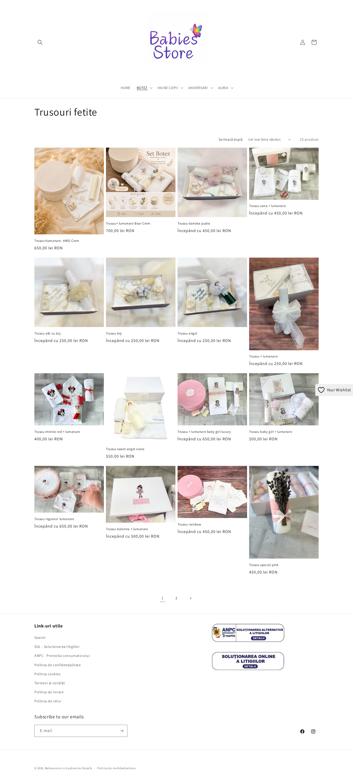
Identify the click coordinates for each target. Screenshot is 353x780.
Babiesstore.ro (55, 768)
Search (40, 637)
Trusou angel (187, 333)
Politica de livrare (49, 692)
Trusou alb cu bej (47, 333)
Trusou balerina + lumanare (127, 529)
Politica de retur (48, 701)
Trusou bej (114, 333)
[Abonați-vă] (121, 731)
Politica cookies (47, 674)
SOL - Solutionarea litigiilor (57, 646)
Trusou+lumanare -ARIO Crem (56, 241)
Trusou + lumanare (263, 356)
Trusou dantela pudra (194, 223)
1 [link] (163, 598)
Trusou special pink (263, 565)
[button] (40, 42)
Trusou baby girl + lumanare (270, 432)
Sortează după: (231, 139)
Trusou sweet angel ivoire (125, 449)
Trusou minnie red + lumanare (57, 432)
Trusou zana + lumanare (267, 206)
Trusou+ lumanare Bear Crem (128, 223)
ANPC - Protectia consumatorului (62, 655)
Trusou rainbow (189, 524)
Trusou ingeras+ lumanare (54, 519)
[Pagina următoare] (190, 598)
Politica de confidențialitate (57, 665)
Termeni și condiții (49, 683)
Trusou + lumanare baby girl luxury (204, 432)
